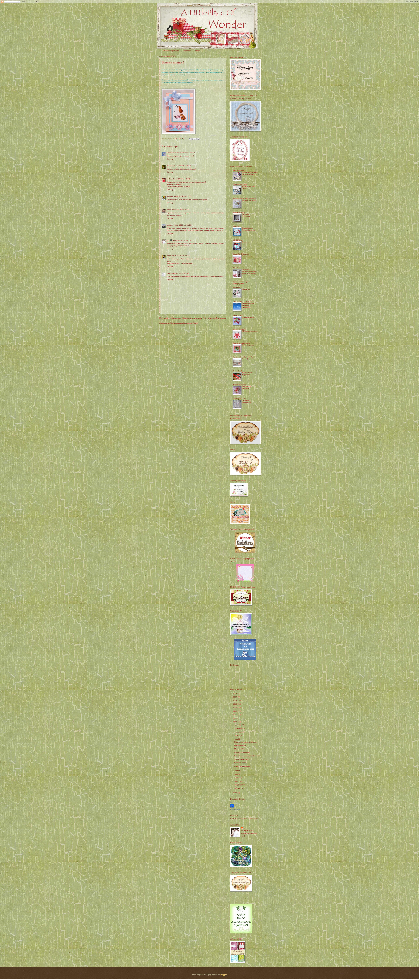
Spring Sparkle (238, 284)
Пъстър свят (171, 153)
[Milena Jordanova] (232, 807)
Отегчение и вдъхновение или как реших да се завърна (249, 272)
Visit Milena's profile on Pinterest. (244, 819)
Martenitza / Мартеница (247, 374)
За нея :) (245, 359)
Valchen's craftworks (241, 343)
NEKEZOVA (237, 240)
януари (238, 788)
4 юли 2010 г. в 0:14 (182, 196)
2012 (235, 715)
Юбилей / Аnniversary (246, 215)
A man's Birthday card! (248, 187)
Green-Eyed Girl (239, 329)
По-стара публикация (214, 318)
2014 (235, 707)
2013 (235, 711)
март (237, 781)
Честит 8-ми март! (249, 200)
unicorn (170, 225)
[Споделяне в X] (194, 139)
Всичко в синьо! (240, 763)
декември (238, 725)
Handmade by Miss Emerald (244, 198)
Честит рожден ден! (241, 759)
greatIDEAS (237, 315)
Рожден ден (246, 289)
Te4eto (170, 196)
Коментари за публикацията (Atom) (184, 323)
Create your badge (235, 809)
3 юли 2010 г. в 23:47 (186, 153)
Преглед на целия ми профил (249, 834)
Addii (169, 209)
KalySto (236, 226)
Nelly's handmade (240, 184)
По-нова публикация (170, 318)
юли (236, 739)
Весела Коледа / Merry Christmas (248, 229)
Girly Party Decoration (246, 401)
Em (168, 240)
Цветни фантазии (239, 385)
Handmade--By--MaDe (243, 357)
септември (239, 732)
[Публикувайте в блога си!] (192, 139)
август (237, 735)
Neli (168, 273)
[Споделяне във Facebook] (196, 139)
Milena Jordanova (235, 803)
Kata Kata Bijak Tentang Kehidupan (248, 305)
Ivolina (169, 179)
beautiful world (239, 212)
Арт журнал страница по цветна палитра (249, 173)
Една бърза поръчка (242, 766)
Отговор (170, 159)
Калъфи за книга (248, 317)
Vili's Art (236, 268)
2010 (235, 722)
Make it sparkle (248, 345)
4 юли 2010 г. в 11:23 (182, 225)
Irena (169, 255)
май (236, 774)
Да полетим (246, 242)
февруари (238, 785)
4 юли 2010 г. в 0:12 (181, 179)
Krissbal (170, 166)
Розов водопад (247, 256)
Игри (197, 50)
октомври (238, 728)
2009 (235, 793)
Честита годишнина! (242, 752)
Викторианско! (240, 745)
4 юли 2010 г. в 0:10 (182, 166)
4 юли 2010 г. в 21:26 (181, 255)
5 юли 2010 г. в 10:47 (180, 273)
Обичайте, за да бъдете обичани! (246, 756)
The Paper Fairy (239, 398)
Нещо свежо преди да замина (245, 742)
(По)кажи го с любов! (249, 331)
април (237, 777)
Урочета (187, 50)
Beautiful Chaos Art (241, 254)
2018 (235, 693)
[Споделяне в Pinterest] (198, 139)
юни (236, 770)
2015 (235, 704)
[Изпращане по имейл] (190, 139)
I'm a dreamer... (239, 170)
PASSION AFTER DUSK (243, 301)
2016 (235, 700)
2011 (235, 718)
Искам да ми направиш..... (246, 387)
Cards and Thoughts (241, 282)
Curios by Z (237, 371)
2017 (235, 697)
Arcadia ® (236, 287)
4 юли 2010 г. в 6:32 (180, 209)
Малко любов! (239, 749)
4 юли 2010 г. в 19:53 (182, 240)
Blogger (223, 974)
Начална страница (170, 50)
